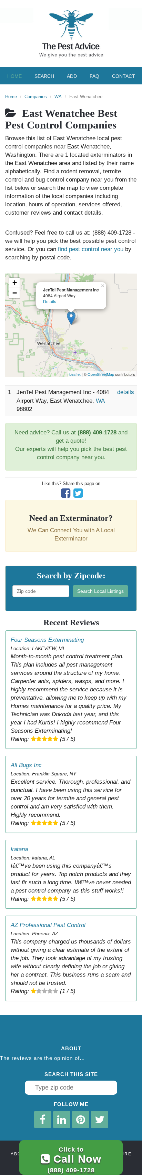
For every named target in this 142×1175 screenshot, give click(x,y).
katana (19, 849)
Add (72, 76)
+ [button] (14, 282)
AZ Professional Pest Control (48, 925)
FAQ (94, 76)
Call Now (74, 1160)
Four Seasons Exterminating (47, 640)
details (125, 392)
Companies (35, 96)
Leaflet (75, 374)
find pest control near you (90, 249)
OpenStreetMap (101, 374)
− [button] (14, 293)
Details (49, 301)
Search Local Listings (100, 591)
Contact (123, 76)
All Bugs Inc (26, 765)
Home (14, 76)
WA (58, 96)
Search (44, 76)
